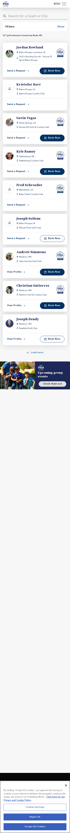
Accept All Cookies (35, 826)
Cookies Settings (35, 807)
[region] (35, 807)
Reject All (35, 816)
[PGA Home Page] (6, 4)
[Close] (66, 785)
